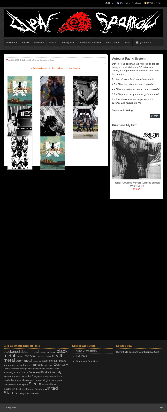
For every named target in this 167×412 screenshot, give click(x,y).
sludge (7, 384)
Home (111, 3)
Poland (60, 376)
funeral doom (47, 365)
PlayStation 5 (50, 377)
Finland (62, 360)
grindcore (29, 369)
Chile (38, 356)
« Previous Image (39, 68)
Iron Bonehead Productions (39, 372)
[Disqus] (56, 211)
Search (154, 115)
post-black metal (14, 380)
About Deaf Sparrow (86, 350)
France (36, 364)
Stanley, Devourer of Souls (43, 60)
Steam (34, 383)
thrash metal (21, 389)
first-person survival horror (17, 365)
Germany (61, 364)
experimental (49, 360)
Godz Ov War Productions (14, 369)
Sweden (9, 388)
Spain (25, 384)
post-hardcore (30, 380)
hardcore (38, 368)
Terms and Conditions (87, 361)
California (19, 357)
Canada (29, 356)
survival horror (50, 384)
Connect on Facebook (130, 3)
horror (19, 372)
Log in (161, 408)
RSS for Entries (154, 3)
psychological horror (47, 380)
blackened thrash (48, 352)
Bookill (25, 42)
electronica (37, 361)
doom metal (23, 360)
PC (30, 376)
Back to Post (57, 68)
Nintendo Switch (12, 376)
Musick (52, 42)
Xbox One (34, 393)
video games (23, 393)
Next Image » (74, 68)
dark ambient (46, 357)
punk (59, 380)
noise (24, 376)
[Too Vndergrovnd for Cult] (83, 23)
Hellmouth (11, 42)
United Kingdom (35, 389)
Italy (58, 372)
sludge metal (16, 385)
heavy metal (48, 369)
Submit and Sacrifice (90, 42)
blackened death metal (21, 352)
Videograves (67, 42)
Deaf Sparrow (10, 408)
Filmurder (39, 42)
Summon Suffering (122, 110)
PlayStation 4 (39, 377)
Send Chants (112, 42)
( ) (145, 42)
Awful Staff (81, 356)
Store (127, 42)
